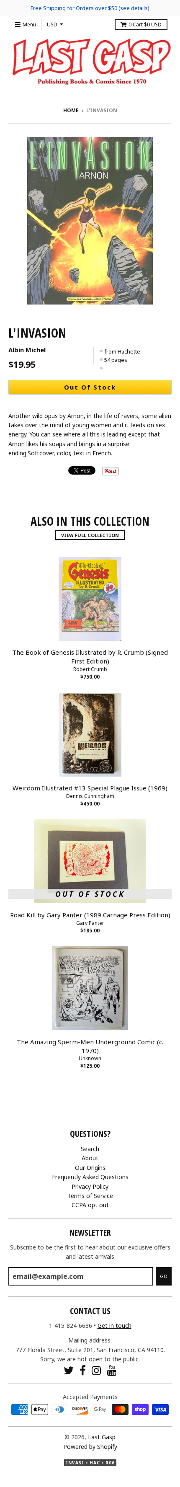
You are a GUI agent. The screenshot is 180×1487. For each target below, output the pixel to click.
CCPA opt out (90, 1205)
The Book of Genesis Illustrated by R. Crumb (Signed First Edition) (90, 656)
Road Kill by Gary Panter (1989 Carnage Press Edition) (90, 915)
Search (90, 1149)
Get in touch (114, 1326)
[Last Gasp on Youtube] (112, 1370)
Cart (145, 24)
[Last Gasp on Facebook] (83, 1370)
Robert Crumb (90, 669)
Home (71, 110)
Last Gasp (102, 1437)
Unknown (90, 1058)
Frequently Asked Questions (90, 1177)
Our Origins (90, 1168)
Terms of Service (90, 1196)
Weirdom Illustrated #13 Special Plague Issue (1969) (90, 788)
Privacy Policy (90, 1186)
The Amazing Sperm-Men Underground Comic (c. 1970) (90, 1046)
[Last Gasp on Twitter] (69, 1370)
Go (163, 1276)
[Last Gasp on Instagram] (96, 1370)
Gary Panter (90, 923)
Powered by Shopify (90, 1447)
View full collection (90, 535)
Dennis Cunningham (90, 796)
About (90, 1158)
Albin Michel (27, 350)
